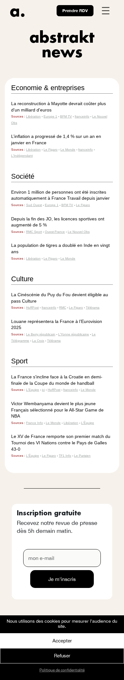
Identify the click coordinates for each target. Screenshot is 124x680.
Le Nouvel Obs (79, 231)
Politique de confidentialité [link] (62, 670)
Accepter (62, 640)
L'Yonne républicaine (73, 334)
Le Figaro (51, 149)
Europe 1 (50, 116)
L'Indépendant (22, 155)
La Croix (38, 340)
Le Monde (67, 149)
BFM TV (66, 116)
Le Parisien (82, 455)
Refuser (62, 655)
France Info (34, 423)
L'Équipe (87, 423)
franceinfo (82, 116)
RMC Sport (34, 231)
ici (43, 389)
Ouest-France (55, 231)
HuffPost (32, 307)
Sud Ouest (34, 205)
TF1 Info (65, 455)
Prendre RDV (75, 10)
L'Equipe (32, 389)
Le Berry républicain (40, 334)
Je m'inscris (62, 579)
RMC (62, 307)
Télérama (93, 307)
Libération (33, 116)
